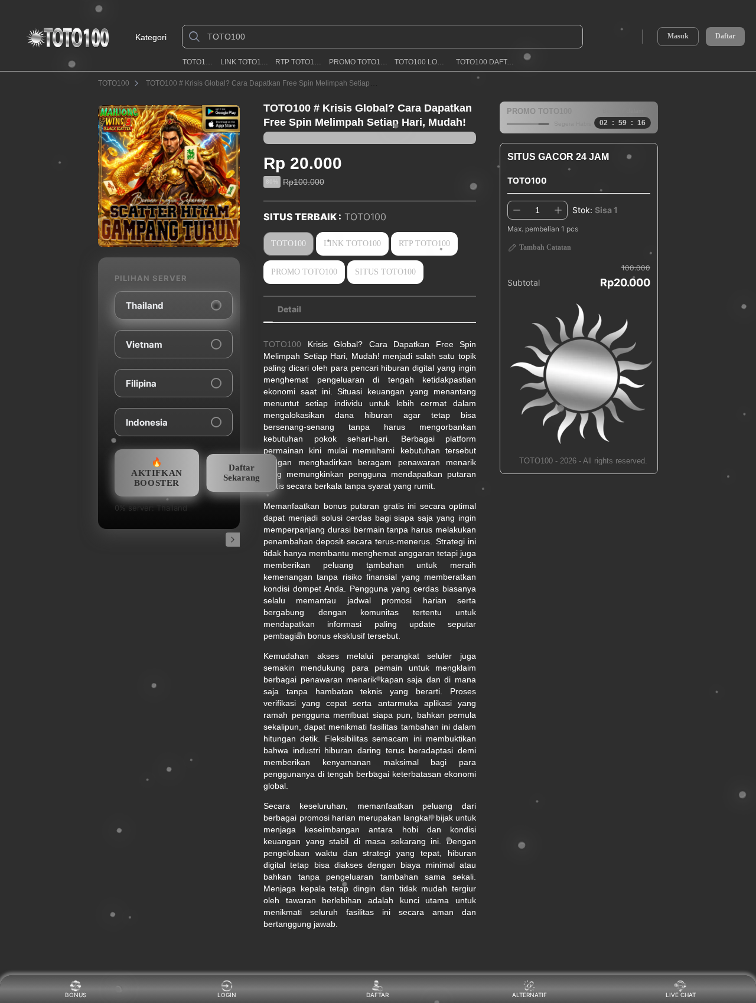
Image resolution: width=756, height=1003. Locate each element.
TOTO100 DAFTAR (486, 62)
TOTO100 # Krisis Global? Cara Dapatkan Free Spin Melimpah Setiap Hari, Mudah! (279, 83)
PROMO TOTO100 (358, 62)
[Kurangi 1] (517, 210)
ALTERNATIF (529, 994)
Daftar (725, 36)
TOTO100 (198, 62)
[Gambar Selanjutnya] (233, 539)
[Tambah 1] (558, 210)
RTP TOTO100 (298, 62)
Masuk (678, 36)
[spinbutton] (537, 210)
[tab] (289, 309)
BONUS (75, 994)
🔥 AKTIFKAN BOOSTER (157, 473)
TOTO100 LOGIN (422, 62)
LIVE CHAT (681, 994)
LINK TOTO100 (244, 62)
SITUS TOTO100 (385, 271)
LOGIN (226, 994)
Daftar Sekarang (241, 472)
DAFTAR (377, 994)
